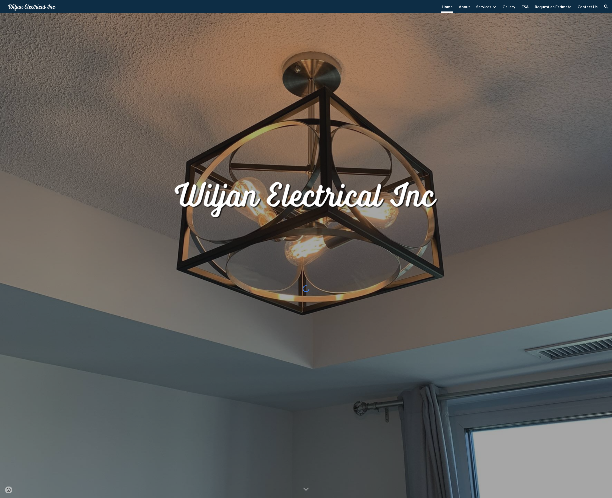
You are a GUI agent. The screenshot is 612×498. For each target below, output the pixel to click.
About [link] (464, 6)
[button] (606, 6)
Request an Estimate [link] (553, 6)
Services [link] (483, 6)
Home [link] (447, 6)
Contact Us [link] (588, 6)
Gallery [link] (509, 6)
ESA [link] (525, 6)
